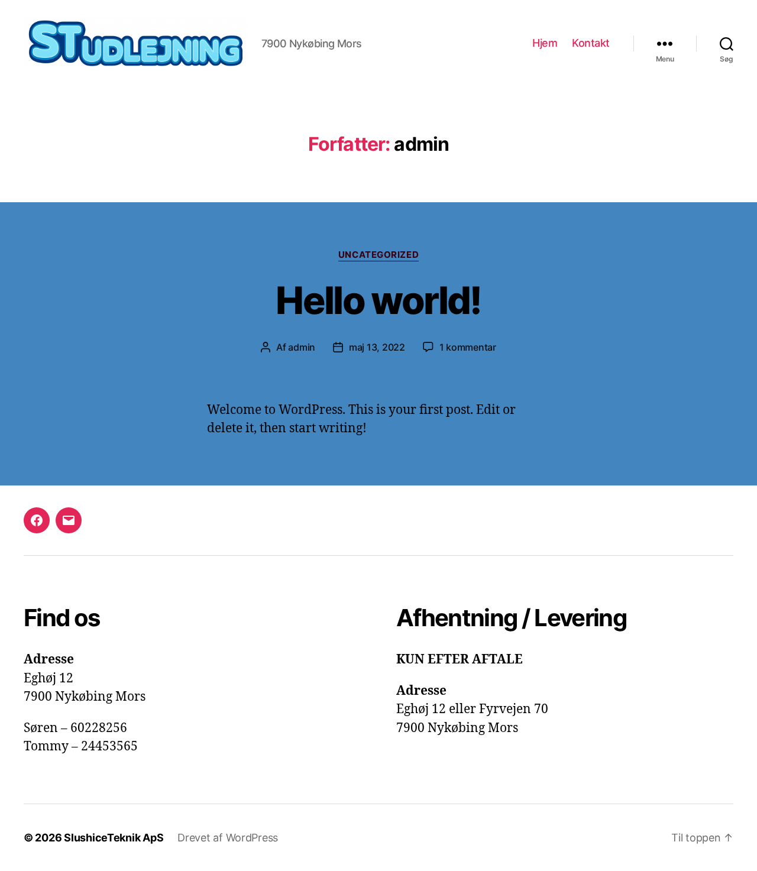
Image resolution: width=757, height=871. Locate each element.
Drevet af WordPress (227, 837)
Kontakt (591, 43)
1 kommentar (467, 347)
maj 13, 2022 (377, 347)
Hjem (544, 43)
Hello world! (378, 300)
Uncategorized (378, 255)
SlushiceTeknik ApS (113, 837)
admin (301, 347)
